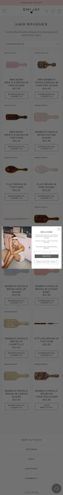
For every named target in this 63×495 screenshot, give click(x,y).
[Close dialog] (59, 228)
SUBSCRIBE (46, 256)
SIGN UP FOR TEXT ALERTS (46, 262)
